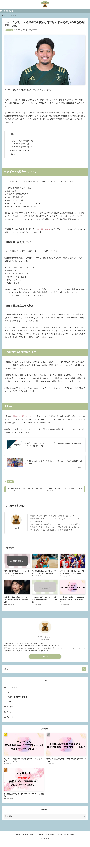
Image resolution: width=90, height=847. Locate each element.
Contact (45, 656)
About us (33, 834)
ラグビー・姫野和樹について (21, 141)
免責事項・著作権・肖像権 (65, 834)
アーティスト (12, 687)
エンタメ (10, 707)
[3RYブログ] (45, 4)
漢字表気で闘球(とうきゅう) (24, 416)
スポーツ (9, 30)
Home (18, 834)
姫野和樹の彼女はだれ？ (22, 144)
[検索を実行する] (84, 669)
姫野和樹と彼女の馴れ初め (23, 147)
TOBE (9, 702)
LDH (9, 692)
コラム (9, 712)
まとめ (13, 154)
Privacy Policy (49, 834)
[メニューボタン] (4, 4)
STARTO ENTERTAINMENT (17, 697)
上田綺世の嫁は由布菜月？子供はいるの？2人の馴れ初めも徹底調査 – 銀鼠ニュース (53, 462)
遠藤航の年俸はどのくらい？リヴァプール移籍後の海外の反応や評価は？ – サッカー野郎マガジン (54, 444)
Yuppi (16, 528)
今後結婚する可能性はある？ (21, 150)
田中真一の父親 (44, 229)
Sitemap (25, 834)
